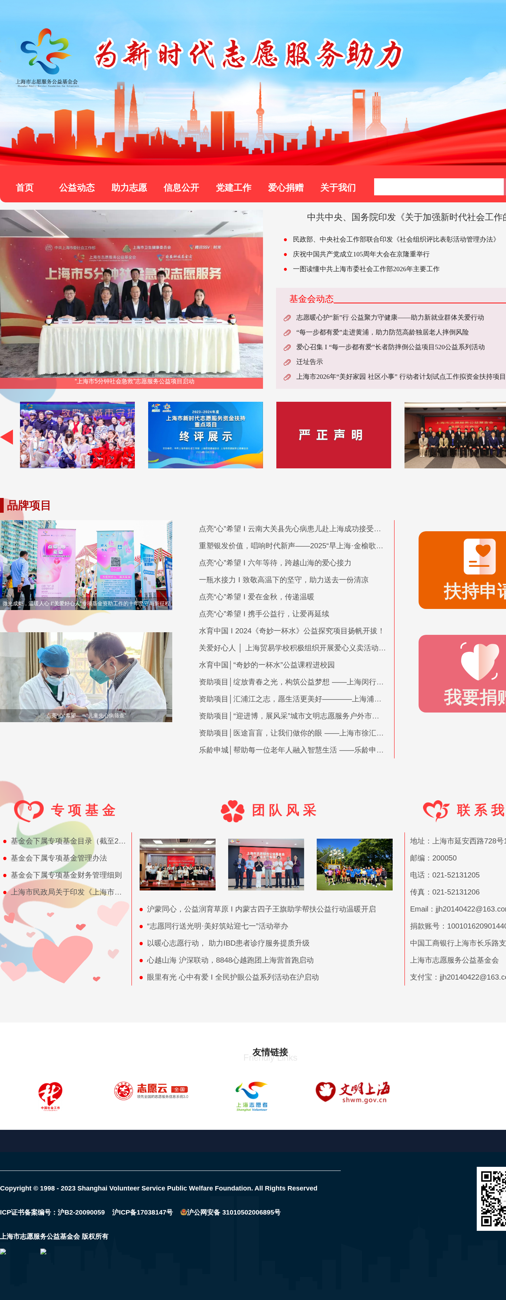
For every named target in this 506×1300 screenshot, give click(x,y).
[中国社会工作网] (50, 1096)
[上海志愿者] (252, 1096)
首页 (25, 187)
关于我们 (338, 187)
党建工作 (234, 187)
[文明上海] (352, 1096)
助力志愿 (129, 187)
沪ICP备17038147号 (139, 1212)
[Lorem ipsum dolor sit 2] (77, 435)
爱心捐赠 (286, 187)
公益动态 (77, 187)
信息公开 (181, 187)
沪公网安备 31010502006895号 (234, 1212)
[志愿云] (151, 1096)
